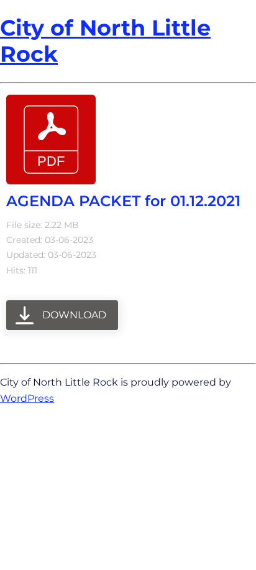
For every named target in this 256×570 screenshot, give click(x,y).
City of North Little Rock (105, 40)
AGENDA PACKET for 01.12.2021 (123, 201)
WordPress (27, 398)
